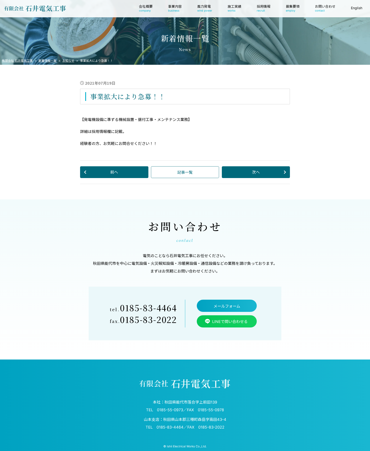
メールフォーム (226, 306)
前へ (114, 172)
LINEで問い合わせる (230, 321)
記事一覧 (185, 172)
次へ (256, 172)
